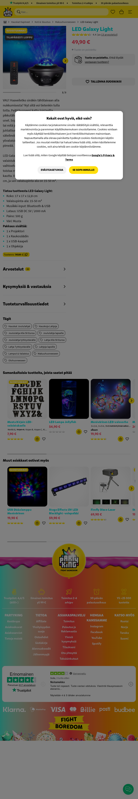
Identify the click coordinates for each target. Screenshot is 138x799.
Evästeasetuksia (52, 170)
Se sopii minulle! (84, 170)
